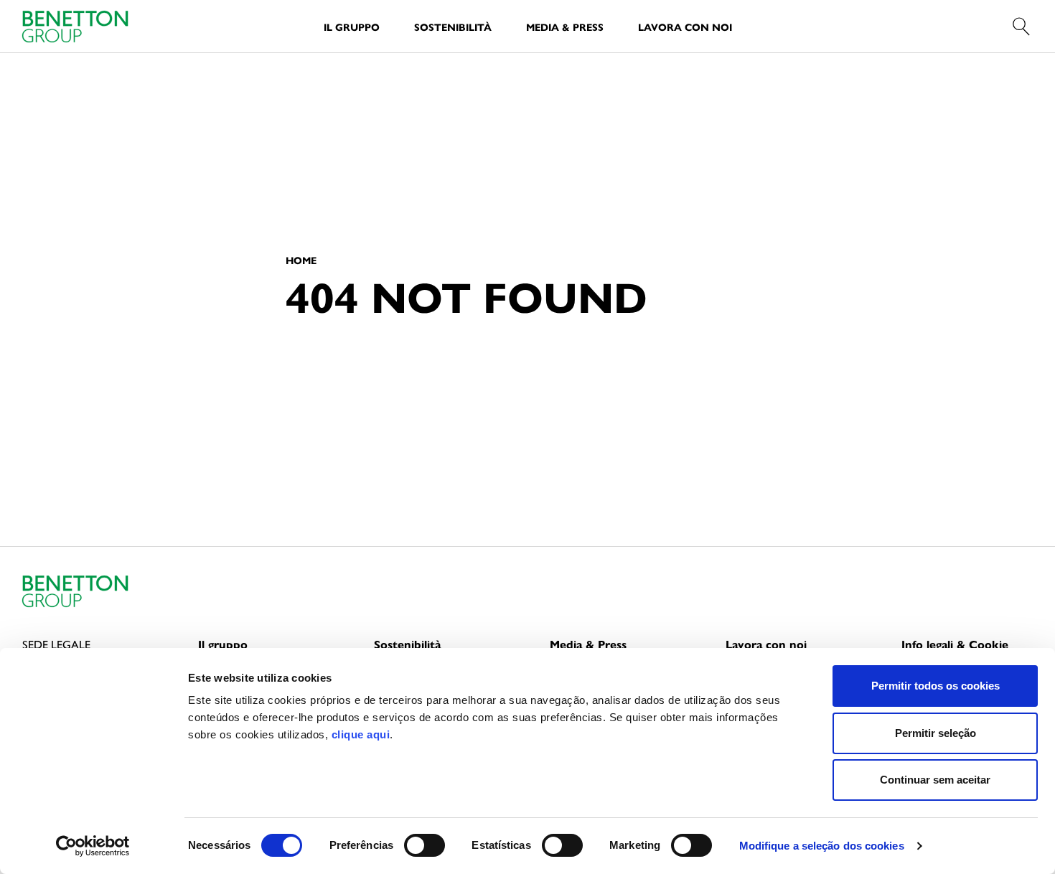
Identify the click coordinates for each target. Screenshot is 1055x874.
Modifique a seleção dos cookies (821, 846)
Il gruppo (223, 644)
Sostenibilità (453, 26)
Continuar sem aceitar (935, 780)
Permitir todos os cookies (935, 686)
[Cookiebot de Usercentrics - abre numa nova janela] (93, 846)
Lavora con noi (685, 26)
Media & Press (565, 26)
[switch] (424, 845)
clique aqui (361, 734)
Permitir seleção (935, 733)
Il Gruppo (352, 26)
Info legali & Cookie (954, 644)
